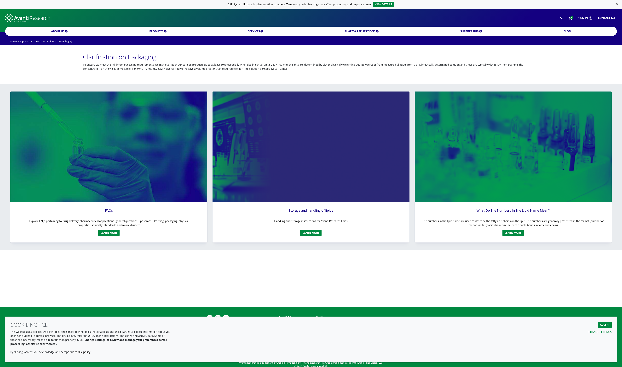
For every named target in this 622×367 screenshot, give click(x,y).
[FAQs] (108, 147)
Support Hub (469, 31)
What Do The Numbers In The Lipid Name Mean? (513, 210)
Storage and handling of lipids (311, 210)
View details (383, 4)
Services (254, 31)
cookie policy (82, 352)
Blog (567, 31)
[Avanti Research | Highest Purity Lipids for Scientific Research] (27, 18)
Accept (605, 325)
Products (156, 31)
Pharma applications (360, 31)
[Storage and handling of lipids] (311, 147)
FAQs (109, 210)
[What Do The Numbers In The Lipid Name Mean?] (513, 147)
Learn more (108, 233)
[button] (570, 18)
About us (58, 31)
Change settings (600, 332)
